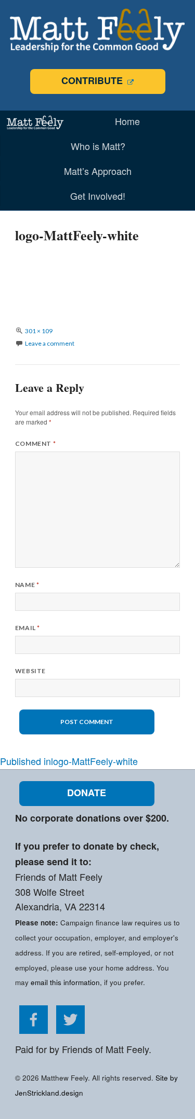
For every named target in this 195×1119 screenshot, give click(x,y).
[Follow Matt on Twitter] (70, 1029)
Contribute (93, 80)
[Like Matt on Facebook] (33, 1029)
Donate (86, 792)
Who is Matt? (98, 146)
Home (127, 121)
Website (30, 671)
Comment (35, 443)
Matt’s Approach (98, 171)
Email (27, 628)
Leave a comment (49, 343)
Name (27, 585)
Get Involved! (97, 195)
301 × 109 (39, 331)
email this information (65, 982)
